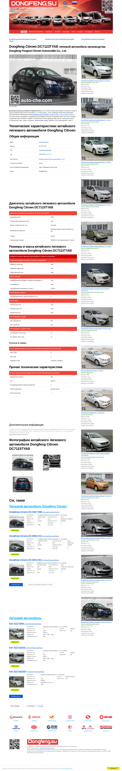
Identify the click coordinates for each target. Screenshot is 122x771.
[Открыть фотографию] (43, 80)
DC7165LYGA (96, 538)
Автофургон (89, 31)
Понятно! (113, 768)
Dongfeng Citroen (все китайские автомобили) (59, 39)
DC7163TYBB (96, 622)
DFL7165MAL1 (96, 162)
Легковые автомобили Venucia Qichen (90, 82)
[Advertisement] (27, 187)
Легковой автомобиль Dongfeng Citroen (38, 506)
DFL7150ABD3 (96, 496)
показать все (16, 584)
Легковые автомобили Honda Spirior (89, 330)
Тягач (73, 31)
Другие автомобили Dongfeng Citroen (40, 584)
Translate (40, 706)
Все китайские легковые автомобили (92, 39)
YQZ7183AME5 (92, 412)
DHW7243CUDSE (96, 328)
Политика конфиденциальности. (47, 748)
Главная (24, 31)
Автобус (57, 31)
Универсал (49, 31)
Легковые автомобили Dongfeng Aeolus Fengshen (92, 292)
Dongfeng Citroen (44, 142)
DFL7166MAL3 (95, 80)
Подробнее (15, 530)
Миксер (97, 31)
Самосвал (65, 31)
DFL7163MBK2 (96, 246)
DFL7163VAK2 (96, 205)
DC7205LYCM (96, 580)
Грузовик (80, 31)
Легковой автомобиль (36, 31)
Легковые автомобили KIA (87, 372)
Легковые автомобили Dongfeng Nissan (90, 121)
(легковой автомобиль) (34, 512)
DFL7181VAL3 (96, 120)
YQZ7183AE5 (92, 370)
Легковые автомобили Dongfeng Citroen (90, 539)
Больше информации (66, 768)
